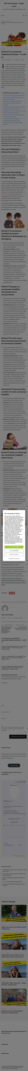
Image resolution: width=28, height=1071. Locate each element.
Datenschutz (11, 558)
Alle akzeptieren (14, 547)
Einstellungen (14, 554)
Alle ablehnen (14, 550)
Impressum (17, 558)
